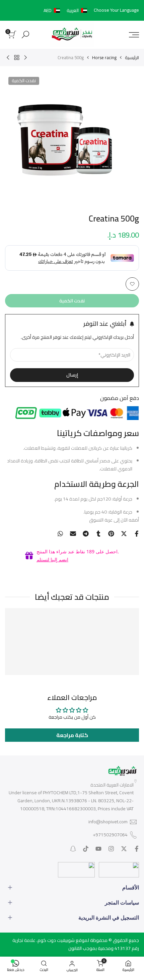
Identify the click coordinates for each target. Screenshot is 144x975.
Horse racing (104, 57)
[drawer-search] (25, 34)
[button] (66, 10)
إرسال (72, 375)
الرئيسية (132, 57)
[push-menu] (134, 34)
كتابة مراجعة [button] (72, 735)
